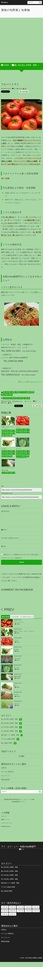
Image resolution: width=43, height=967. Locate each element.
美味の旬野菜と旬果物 (15, 10)
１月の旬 (28, 910)
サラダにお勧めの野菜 (27, 392)
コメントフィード (6, 823)
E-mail (5, 538)
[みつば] (8, 445)
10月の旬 (12, 910)
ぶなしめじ (17, 658)
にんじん (16, 703)
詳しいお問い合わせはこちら (31, 382)
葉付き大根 (5, 470)
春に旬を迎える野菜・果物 (9, 430)
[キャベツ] (22, 446)
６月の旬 (4, 907)
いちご (18, 427)
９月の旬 (4, 910)
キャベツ (18, 449)
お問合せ (4, 768)
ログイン (4, 816)
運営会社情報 (5, 779)
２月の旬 (6, 398)
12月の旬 (36, 910)
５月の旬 (26, 398)
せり (15, 685)
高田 (25, 88)
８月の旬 (4, 914)
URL (4, 546)
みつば (4, 449)
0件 (15, 88)
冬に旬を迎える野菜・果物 (9, 433)
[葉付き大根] (8, 465)
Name (4, 529)
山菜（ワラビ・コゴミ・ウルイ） (24, 631)
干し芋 (16, 694)
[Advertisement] (21, 40)
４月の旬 (19, 398)
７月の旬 (20, 907)
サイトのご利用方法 (7, 772)
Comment (6, 511)
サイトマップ (5, 776)
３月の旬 (13, 398)
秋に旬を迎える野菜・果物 (11, 727)
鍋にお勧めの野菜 (7, 394)
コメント (29, 401)
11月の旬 (12, 914)
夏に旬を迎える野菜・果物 (11, 392)
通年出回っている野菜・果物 (11, 735)
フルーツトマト (19, 622)
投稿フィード (5, 819)
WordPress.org (5, 826)
